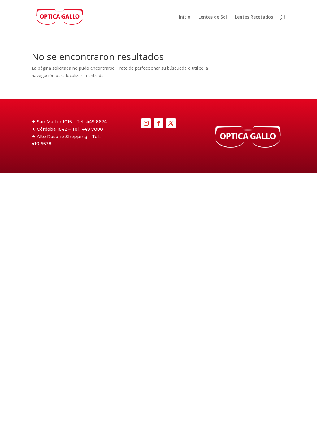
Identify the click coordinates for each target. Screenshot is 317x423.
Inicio (184, 17)
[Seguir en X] (171, 123)
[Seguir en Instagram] (146, 123)
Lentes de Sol (212, 17)
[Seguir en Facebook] (158, 123)
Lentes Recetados (254, 17)
